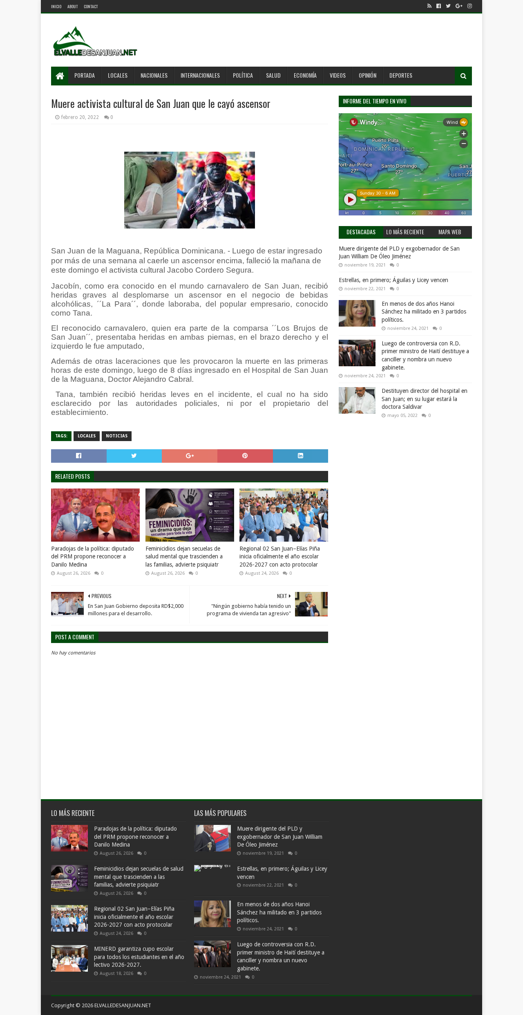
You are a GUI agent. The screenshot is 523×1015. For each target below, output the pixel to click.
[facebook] (439, 6)
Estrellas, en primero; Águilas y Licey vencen (393, 280)
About (72, 6)
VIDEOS (338, 75)
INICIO (56, 6)
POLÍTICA (243, 75)
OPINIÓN (367, 75)
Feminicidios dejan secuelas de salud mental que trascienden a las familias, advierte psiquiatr (184, 556)
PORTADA (84, 75)
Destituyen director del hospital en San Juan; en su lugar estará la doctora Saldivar (424, 399)
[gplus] (459, 6)
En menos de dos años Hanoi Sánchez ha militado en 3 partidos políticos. (424, 311)
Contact (91, 6)
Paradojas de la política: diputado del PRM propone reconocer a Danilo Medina (92, 556)
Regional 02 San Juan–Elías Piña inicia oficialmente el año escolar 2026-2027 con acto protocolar (279, 556)
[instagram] (469, 6)
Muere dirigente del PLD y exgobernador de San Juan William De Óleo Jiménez (279, 836)
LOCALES (117, 75)
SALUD (273, 75)
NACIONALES (154, 75)
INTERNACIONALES (200, 75)
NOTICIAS (116, 436)
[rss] (429, 6)
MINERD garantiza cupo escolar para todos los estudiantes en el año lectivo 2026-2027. (139, 957)
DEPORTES (400, 75)
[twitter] (448, 6)
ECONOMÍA (305, 75)
